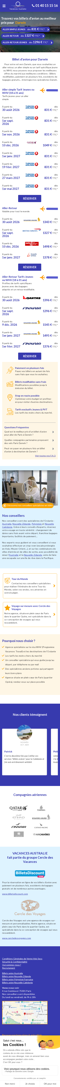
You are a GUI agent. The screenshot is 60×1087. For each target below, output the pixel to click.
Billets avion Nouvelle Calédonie (17, 982)
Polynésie (37, 524)
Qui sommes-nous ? (11, 965)
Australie (7, 524)
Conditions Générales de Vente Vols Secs (22, 958)
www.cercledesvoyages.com (16, 938)
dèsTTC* (24, 29)
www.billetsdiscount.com (15, 894)
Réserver (29, 198)
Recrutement (8, 968)
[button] (30, 490)
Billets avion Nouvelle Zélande (16, 976)
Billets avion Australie (12, 973)
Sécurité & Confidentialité (14, 961)
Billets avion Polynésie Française (17, 979)
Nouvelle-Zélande (21, 524)
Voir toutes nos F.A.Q (45, 455)
